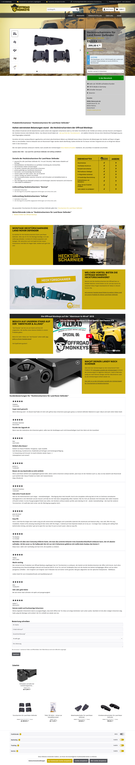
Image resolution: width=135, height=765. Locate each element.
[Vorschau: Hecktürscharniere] (15, 34)
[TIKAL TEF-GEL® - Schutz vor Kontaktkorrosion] (53, 707)
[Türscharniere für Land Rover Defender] (25, 707)
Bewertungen (77, 120)
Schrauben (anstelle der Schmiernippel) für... (26, 685)
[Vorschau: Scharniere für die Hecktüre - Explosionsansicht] (15, 58)
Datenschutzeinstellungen (37, 761)
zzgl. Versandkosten (98, 50)
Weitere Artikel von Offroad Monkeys (25, 214)
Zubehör (96, 120)
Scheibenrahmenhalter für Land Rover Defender (110, 716)
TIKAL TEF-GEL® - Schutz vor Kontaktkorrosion (53, 716)
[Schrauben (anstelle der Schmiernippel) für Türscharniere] (27, 675)
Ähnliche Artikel (116, 120)
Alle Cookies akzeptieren (98, 761)
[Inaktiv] (122, 740)
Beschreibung (38, 120)
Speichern (16, 654)
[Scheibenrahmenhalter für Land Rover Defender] (110, 707)
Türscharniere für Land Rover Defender (70, 208)
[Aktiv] (122, 734)
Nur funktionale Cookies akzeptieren (59, 761)
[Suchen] (77, 9)
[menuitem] (63, 9)
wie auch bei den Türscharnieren (69, 133)
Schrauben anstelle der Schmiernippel (105, 370)
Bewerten (92, 93)
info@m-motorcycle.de (94, 110)
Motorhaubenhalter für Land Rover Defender (82, 716)
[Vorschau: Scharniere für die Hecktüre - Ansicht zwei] (15, 50)
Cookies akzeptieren (81, 761)
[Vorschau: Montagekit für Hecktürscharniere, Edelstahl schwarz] (15, 67)
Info (58, 120)
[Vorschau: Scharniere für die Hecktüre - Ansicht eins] (15, 42)
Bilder (19, 120)
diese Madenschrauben (68, 148)
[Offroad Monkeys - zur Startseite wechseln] (20, 8)
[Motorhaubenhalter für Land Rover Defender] (82, 707)
